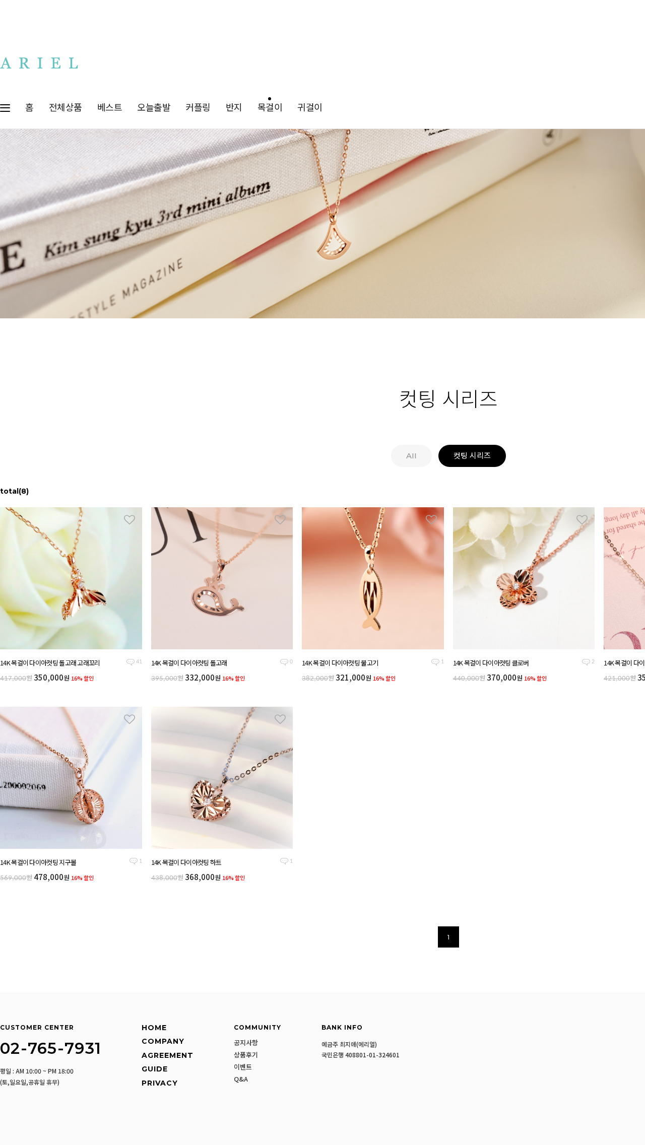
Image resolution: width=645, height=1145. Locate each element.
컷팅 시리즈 (472, 455)
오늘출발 (153, 107)
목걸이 (270, 107)
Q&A (241, 1079)
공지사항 (246, 1043)
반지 (234, 107)
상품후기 (246, 1055)
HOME (154, 1027)
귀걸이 (309, 107)
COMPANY (163, 1041)
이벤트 (243, 1067)
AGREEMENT (168, 1055)
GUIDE (155, 1068)
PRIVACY (160, 1083)
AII (411, 455)
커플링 (198, 107)
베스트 (109, 107)
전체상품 (65, 107)
